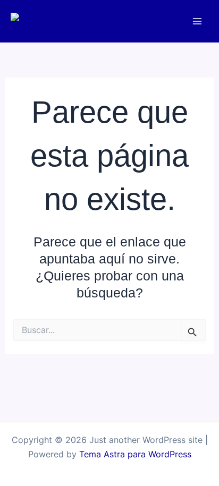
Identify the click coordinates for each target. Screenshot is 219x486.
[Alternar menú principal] (197, 21)
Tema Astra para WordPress (135, 454)
